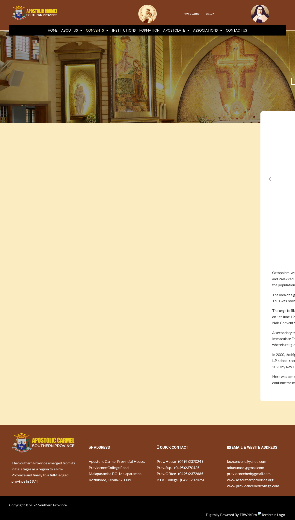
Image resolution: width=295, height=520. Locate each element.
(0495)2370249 (190, 461)
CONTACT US (236, 30)
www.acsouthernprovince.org (250, 480)
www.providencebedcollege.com (253, 486)
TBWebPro (248, 515)
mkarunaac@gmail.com (245, 467)
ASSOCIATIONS (205, 30)
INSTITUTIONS (124, 30)
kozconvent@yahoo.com (246, 461)
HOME (53, 30)
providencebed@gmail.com (249, 473)
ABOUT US (69, 30)
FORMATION (149, 30)
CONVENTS (95, 30)
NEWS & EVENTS (191, 14)
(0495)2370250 (192, 480)
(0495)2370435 (186, 467)
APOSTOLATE (174, 30)
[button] (269, 178)
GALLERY (210, 14)
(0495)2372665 (190, 473)
